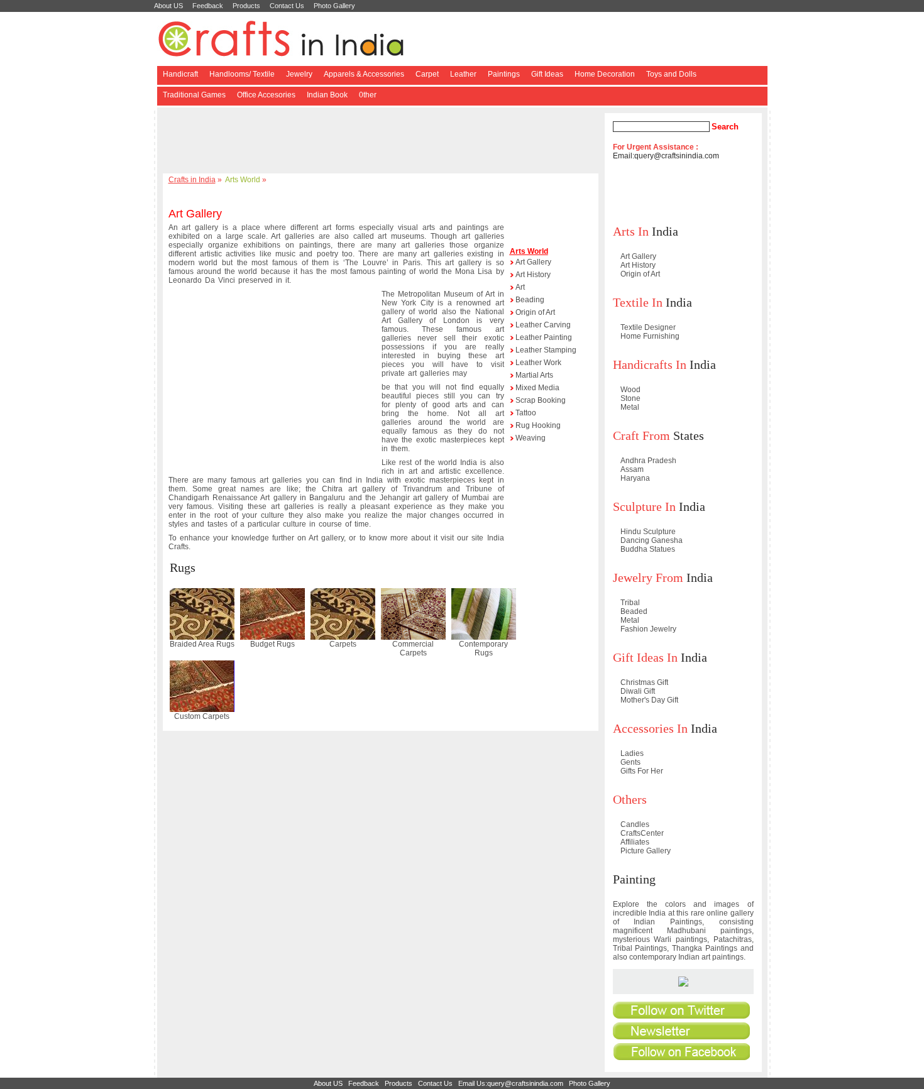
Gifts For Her (641, 771)
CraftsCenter (642, 833)
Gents (630, 762)
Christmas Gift (644, 682)
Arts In (631, 231)
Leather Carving (543, 324)
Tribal (630, 602)
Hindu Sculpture (648, 531)
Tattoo (525, 412)
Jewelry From (648, 577)
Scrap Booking (540, 400)
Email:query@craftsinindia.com (666, 155)
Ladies (632, 753)
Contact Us (287, 5)
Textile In (638, 302)
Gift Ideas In (645, 657)
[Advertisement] (383, 141)
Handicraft (180, 74)
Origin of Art (535, 312)
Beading (529, 299)
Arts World (242, 179)
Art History (533, 274)
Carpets (342, 644)
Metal (629, 407)
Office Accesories (266, 94)
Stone (630, 398)
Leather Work (538, 362)
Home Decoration (605, 74)
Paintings (504, 74)
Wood (630, 389)
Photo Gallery (334, 5)
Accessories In (650, 728)
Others (630, 799)
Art (520, 287)
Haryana (635, 478)
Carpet (427, 74)
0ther (368, 94)
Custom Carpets (201, 716)
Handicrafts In (649, 364)
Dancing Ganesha (651, 540)
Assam (632, 469)
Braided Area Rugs (202, 644)
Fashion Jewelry (648, 629)
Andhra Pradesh (648, 460)
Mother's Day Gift (649, 700)
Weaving (530, 438)
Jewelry (299, 74)
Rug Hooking (538, 425)
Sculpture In (644, 506)
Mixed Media (537, 387)
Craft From (641, 435)
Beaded (633, 611)
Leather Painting (543, 337)
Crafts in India (192, 179)
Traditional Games (194, 94)
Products (246, 5)
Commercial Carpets (413, 648)
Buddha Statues (647, 549)
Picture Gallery (645, 850)
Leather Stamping (545, 350)
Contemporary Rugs (483, 648)
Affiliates (634, 842)
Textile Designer (648, 327)
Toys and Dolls (671, 74)
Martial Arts (534, 375)
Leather (463, 74)
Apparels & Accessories (364, 74)
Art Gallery (533, 262)
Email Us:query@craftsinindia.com (510, 1083)
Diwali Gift (637, 691)
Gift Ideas (547, 74)
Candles (634, 824)
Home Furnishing (649, 336)
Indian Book (327, 94)
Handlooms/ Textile (242, 74)
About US (168, 5)
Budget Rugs (272, 644)
